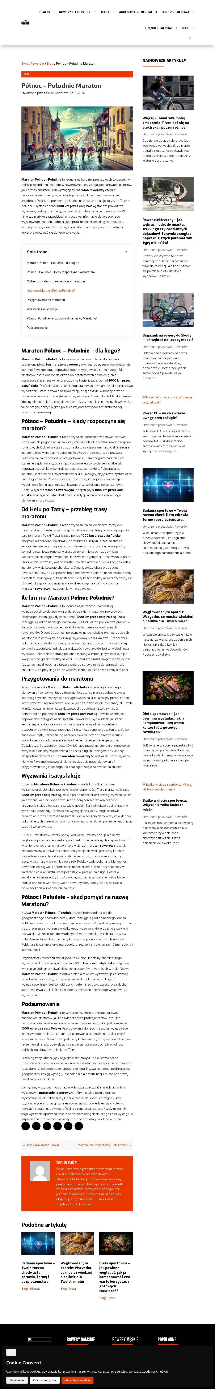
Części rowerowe (159, 28)
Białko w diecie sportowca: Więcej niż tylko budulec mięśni (165, 805)
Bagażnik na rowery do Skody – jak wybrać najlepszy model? (168, 337)
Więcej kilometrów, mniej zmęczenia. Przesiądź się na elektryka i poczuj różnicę (166, 123)
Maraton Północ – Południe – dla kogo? (53, 263)
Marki (105, 12)
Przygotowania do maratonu (46, 300)
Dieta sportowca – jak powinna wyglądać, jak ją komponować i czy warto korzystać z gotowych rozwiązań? (114, 1277)
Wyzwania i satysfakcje (42, 309)
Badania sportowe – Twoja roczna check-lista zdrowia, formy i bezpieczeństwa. (38, 1272)
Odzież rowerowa (175, 12)
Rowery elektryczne (75, 12)
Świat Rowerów (32, 63)
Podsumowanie (37, 327)
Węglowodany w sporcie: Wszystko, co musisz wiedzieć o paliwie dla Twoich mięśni (76, 1272)
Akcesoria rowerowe (136, 12)
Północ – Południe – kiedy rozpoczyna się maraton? (61, 272)
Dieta (72, 1289)
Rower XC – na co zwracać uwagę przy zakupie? (164, 415)
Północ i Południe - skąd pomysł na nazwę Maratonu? (62, 318)
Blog (185, 28)
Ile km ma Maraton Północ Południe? (51, 290)
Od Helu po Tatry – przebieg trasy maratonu (56, 281)
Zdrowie (35, 1289)
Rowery (44, 12)
